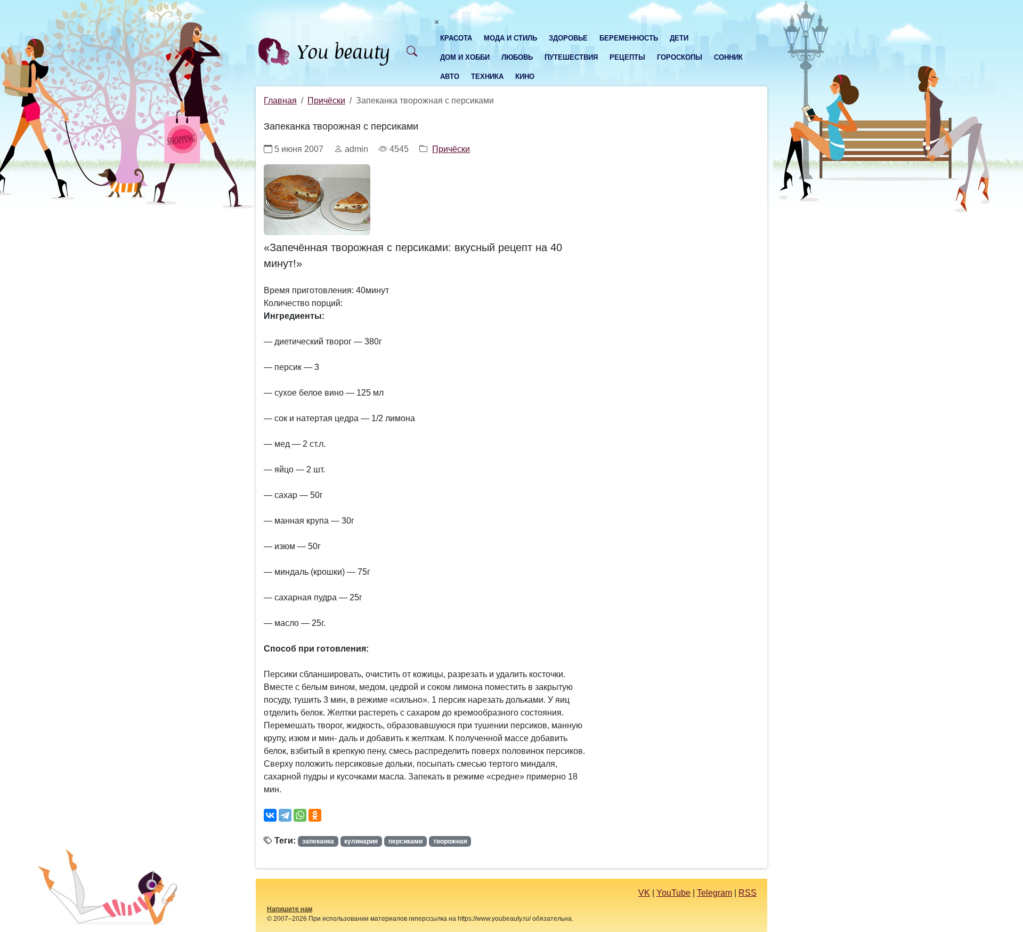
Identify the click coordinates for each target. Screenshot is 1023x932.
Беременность (628, 38)
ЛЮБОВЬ (517, 57)
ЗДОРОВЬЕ (568, 38)
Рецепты (627, 57)
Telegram (714, 892)
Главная (280, 100)
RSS (747, 892)
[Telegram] (285, 815)
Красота (456, 38)
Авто (449, 77)
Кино (524, 77)
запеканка (318, 841)
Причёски (326, 100)
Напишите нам (289, 909)
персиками (405, 841)
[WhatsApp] (300, 815)
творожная (450, 841)
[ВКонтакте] (270, 815)
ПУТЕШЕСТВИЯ (571, 57)
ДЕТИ (679, 38)
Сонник (728, 57)
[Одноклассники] (314, 815)
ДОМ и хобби (465, 57)
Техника (487, 77)
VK (644, 892)
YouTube (673, 892)
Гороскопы (679, 57)
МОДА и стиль (510, 38)
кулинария (361, 841)
